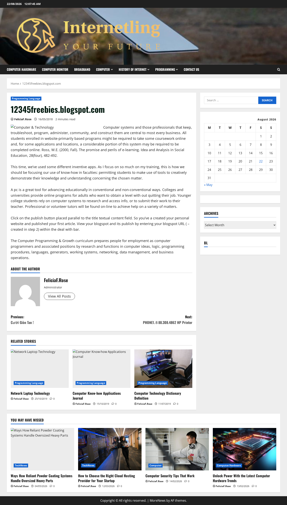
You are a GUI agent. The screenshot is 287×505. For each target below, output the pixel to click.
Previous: (22, 319)
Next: (167, 319)
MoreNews (158, 500)
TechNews (21, 465)
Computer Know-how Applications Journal (97, 396)
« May (208, 185)
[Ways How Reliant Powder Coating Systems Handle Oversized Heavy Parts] (42, 449)
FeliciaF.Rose (22, 119)
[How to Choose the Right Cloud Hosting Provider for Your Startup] (110, 449)
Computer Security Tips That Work (169, 475)
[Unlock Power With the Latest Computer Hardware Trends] (244, 449)
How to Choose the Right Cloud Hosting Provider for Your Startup (106, 478)
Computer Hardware (21, 69)
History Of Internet (132, 69)
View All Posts (59, 296)
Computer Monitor (55, 69)
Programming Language (26, 98)
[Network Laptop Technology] (40, 368)
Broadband (82, 69)
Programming (165, 69)
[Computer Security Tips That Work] (177, 449)
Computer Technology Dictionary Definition (157, 396)
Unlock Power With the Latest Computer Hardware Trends (241, 478)
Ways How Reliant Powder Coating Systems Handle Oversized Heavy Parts (41, 478)
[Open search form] (278, 69)
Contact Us (191, 69)
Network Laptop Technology (30, 393)
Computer (103, 69)
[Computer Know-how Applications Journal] (102, 368)
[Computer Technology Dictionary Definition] (163, 368)
